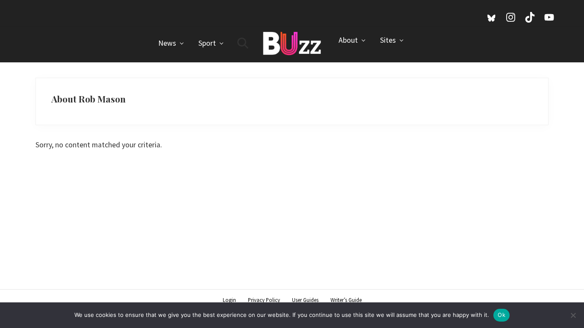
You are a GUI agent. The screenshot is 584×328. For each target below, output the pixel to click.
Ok (501, 314)
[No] (573, 315)
